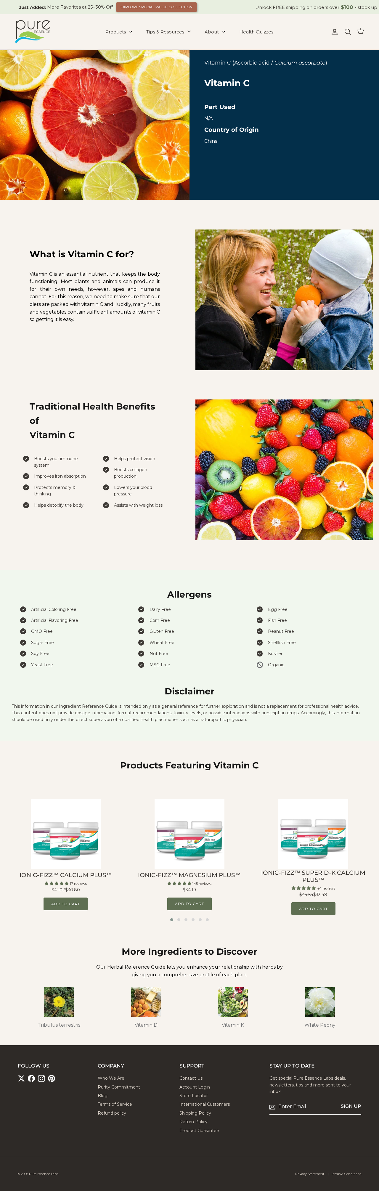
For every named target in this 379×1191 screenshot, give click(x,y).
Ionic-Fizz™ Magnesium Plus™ (189, 875)
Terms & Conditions (346, 1174)
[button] (171, 920)
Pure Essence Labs (43, 1174)
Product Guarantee (199, 1130)
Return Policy (193, 1121)
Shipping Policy (195, 1113)
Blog (102, 1095)
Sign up (351, 1106)
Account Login (194, 1087)
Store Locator (193, 1095)
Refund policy (112, 1113)
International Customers (204, 1104)
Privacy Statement (309, 1174)
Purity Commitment (119, 1087)
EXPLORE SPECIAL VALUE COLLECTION (156, 7)
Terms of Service (115, 1104)
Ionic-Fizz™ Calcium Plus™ (66, 875)
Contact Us (191, 1078)
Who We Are (111, 1078)
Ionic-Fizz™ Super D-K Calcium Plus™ (313, 876)
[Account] (333, 32)
